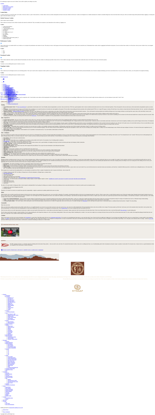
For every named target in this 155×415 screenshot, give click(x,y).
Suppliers (7, 383)
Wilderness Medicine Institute (18, 111)
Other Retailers (11, 338)
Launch (6, 90)
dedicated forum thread (14, 99)
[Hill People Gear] (4, 76)
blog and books (124, 210)
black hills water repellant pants (80, 178)
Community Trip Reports (10, 95)
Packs (6, 312)
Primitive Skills (8, 395)
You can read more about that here (56, 278)
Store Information (8, 335)
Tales (6, 378)
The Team (7, 375)
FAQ (2, 94)
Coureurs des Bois (8, 376)
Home (1, 92)
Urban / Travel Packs (12, 317)
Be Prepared (10, 331)
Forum (4, 87)
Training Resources (9, 342)
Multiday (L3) (10, 304)
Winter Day (10, 303)
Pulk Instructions (11, 100)
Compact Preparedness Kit (13, 103)
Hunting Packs (10, 316)
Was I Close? (10, 382)
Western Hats (10, 101)
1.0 (8, 351)
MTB (9, 102)
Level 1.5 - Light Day (23, 249)
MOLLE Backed (11, 322)
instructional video (4, 99)
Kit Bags (7, 310)
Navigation (10, 330)
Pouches (7, 320)
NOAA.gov (34, 115)
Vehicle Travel (10, 307)
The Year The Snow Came (13, 381)
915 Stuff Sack (6, 141)
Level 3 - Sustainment (39, 249)
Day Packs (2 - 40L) (12, 314)
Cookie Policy (5, 5)
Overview (7, 86)
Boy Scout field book (22, 106)
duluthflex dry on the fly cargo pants (56, 178)
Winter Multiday (11, 305)
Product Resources (8, 343)
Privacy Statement (6, 411)
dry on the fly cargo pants (68, 178)
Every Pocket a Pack (12, 346)
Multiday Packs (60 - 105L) (13, 315)
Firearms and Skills (9, 91)
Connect (4, 88)
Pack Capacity (10, 345)
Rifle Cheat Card (11, 360)
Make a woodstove (11, 363)
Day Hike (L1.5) (11, 299)
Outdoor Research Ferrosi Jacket (33, 177)
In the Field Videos (9, 377)
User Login (7, 403)
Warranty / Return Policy (12, 339)
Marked (9, 379)
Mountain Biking (11, 300)
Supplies (7, 324)
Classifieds (7, 95)
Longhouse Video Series (10, 368)
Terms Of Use (5, 409)
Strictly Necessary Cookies (8, 6)
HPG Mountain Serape (8, 173)
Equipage (7, 348)
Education (5, 85)
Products (4, 84)
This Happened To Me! (12, 96)
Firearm (9, 329)
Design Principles (8, 373)
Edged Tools (10, 326)
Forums (15, 94)
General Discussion (9, 90)
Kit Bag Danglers (11, 311)
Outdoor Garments (8, 323)
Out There (7, 392)
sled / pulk (151, 218)
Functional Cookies (6, 8)
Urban (9, 309)
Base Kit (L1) (10, 298)
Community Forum (9, 369)
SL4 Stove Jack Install (12, 359)
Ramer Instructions (11, 362)
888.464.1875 (9, 94)
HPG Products (8, 388)
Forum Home (7, 88)
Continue (2, 3)
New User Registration (9, 404)
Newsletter (22, 94)
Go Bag (9, 308)
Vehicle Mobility (8, 391)
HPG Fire (5, 89)
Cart (6, 91)
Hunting (9, 306)
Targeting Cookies (6, 9)
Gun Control (10, 356)
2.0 (8, 353)
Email (4, 94)
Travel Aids (10, 332)
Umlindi (7, 218)
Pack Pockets (10, 318)
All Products (7, 85)
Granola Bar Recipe (11, 357)
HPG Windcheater (22, 177)
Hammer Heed (64, 208)
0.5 (8, 350)
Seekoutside (85, 200)
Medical (9, 328)
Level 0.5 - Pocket (10, 249)
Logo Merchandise (9, 334)
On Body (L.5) (11, 297)
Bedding (9, 333)
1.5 (8, 352)
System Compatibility (12, 347)
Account (4, 90)
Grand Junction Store (12, 336)
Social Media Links (9, 89)
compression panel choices (56, 217)
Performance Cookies (7, 7)
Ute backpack (28, 217)
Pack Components (11, 319)
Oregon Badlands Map (12, 358)
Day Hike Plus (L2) (11, 302)
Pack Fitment (10, 344)
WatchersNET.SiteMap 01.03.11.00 (16, 407)
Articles (6, 355)
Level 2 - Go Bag (31, 249)
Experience (5, 86)
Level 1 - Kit (16, 249)
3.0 (8, 354)
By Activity (7, 296)
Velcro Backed (10, 321)
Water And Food (11, 327)
